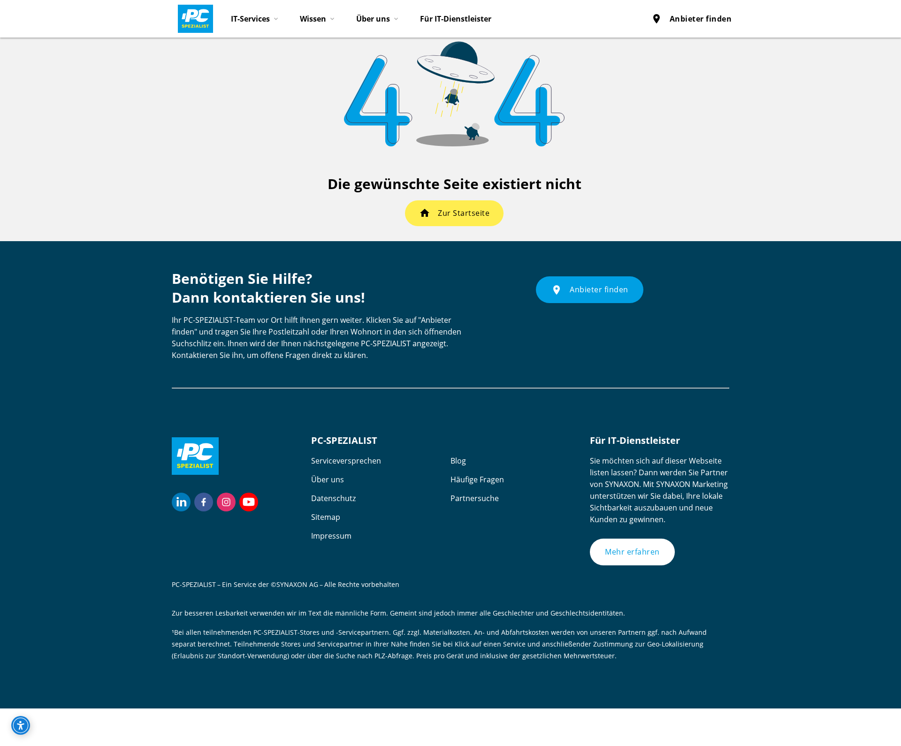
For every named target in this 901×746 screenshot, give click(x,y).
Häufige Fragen (477, 479)
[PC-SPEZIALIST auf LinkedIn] (181, 502)
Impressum (331, 536)
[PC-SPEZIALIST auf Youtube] (248, 502)
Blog (458, 461)
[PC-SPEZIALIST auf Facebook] (203, 502)
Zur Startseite (463, 213)
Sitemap (325, 517)
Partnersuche (474, 498)
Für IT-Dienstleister (455, 19)
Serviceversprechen (346, 461)
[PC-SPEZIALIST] (191, 16)
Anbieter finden (691, 18)
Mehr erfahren (632, 552)
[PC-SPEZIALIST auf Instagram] (226, 502)
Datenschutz (333, 498)
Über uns (327, 479)
